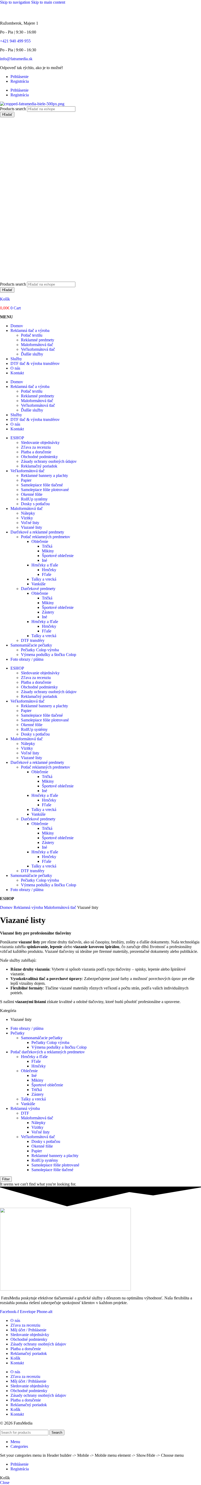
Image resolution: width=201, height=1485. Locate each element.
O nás (15, 368)
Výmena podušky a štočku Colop (48, 654)
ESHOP (17, 438)
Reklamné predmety (37, 340)
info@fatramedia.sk (16, 59)
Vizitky (27, 518)
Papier (26, 480)
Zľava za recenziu (36, 447)
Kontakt (17, 373)
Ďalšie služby (32, 354)
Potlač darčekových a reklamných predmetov (47, 1052)
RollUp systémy (34, 499)
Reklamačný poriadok (39, 466)
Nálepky (28, 513)
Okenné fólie (31, 494)
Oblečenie (39, 541)
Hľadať (7, 114)
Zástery (48, 612)
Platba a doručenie (36, 452)
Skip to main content (48, 2)
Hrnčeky (49, 570)
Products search (13, 109)
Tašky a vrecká (43, 579)
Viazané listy (31, 527)
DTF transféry (32, 640)
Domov (16, 326)
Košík (5, 299)
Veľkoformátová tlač (38, 349)
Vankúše (38, 584)
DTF (25, 1113)
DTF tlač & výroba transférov (35, 363)
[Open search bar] (2, 279)
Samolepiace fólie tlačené (42, 485)
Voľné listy (30, 522)
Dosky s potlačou (35, 504)
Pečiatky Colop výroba (40, 650)
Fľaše (46, 574)
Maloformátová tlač (37, 344)
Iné (44, 560)
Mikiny (48, 551)
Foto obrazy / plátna (26, 659)
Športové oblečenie (58, 555)
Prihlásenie (19, 76)
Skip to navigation (15, 2)
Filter (6, 1179)
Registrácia (19, 81)
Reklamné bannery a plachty (44, 475)
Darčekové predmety (38, 588)
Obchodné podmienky (39, 456)
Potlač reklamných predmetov (45, 537)
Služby (16, 359)
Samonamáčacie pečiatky (31, 645)
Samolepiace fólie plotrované (45, 489)
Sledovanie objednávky (40, 442)
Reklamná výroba (29, 907)
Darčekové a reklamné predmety (37, 532)
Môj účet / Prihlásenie (28, 1330)
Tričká (47, 546)
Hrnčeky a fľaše (44, 565)
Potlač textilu (31, 335)
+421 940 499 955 (15, 41)
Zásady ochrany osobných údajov (49, 461)
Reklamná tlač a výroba (29, 330)
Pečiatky (17, 1033)
